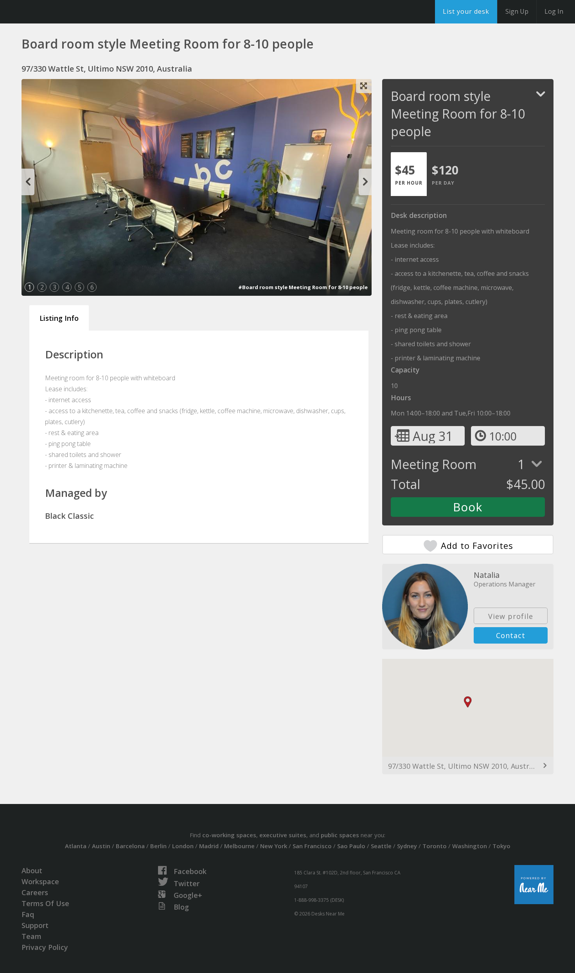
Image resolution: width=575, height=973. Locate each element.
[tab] (409, 174)
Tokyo (501, 846)
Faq (28, 914)
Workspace (40, 881)
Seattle (381, 846)
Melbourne (239, 846)
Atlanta (75, 846)
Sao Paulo (351, 846)
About (32, 870)
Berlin (158, 846)
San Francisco (312, 846)
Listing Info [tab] (59, 318)
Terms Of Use (45, 903)
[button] (468, 702)
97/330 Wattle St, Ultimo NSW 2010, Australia (464, 766)
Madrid (209, 846)
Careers (35, 892)
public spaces (340, 835)
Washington (469, 846)
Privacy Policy (45, 947)
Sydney (407, 846)
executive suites (282, 835)
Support (35, 925)
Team (31, 936)
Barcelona (130, 846)
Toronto (434, 846)
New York (273, 846)
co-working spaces (229, 835)
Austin (101, 846)
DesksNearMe (54, 12)
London (183, 846)
